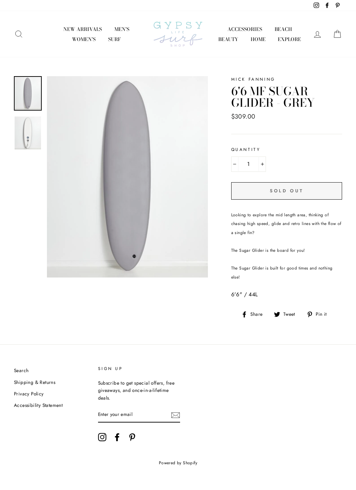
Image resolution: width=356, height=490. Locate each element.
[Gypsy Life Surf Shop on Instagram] (102, 437)
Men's (121, 29)
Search (21, 370)
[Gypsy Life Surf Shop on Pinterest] (132, 437)
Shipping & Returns (34, 382)
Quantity (246, 149)
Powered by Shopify (178, 463)
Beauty (228, 39)
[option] (127, 177)
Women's (84, 39)
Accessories (244, 29)
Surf (114, 39)
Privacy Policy (29, 393)
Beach (283, 29)
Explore (289, 39)
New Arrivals (82, 29)
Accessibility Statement (38, 405)
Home (258, 39)
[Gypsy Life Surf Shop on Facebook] (117, 437)
